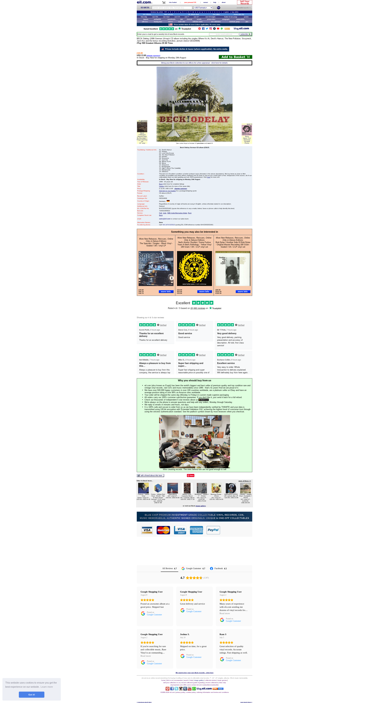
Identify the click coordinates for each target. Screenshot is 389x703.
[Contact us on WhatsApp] (221, 29)
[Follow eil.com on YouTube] (189, 689)
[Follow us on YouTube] (218, 29)
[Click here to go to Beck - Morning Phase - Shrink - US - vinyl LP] (216, 492)
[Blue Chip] (194, 520)
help (214, 2)
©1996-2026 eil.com (167, 692)
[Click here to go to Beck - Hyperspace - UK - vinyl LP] (172, 492)
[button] (236, 530)
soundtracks (171, 19)
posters (246, 17)
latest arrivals (168, 14)
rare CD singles (210, 17)
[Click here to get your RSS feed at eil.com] (227, 29)
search (186, 680)
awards (199, 19)
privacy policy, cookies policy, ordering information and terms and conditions (202, 692)
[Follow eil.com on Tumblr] (185, 689)
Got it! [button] (31, 694)
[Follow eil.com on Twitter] (176, 689)
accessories (178, 680)
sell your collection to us (171, 682)
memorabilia (240, 19)
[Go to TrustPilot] (167, 30)
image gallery (199, 680)
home (163, 680)
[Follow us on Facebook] (203, 29)
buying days (158, 21)
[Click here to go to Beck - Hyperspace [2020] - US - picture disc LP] (231, 492)
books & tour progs (230, 17)
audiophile (157, 19)
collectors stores (198, 21)
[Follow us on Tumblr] (214, 29)
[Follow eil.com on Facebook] (172, 689)
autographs (226, 19)
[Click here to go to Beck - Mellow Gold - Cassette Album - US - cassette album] (187, 492)
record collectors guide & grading (193, 682)
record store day (239, 14)
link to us (170, 680)
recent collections (212, 682)
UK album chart (193, 14)
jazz (181, 19)
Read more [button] (225, 613)
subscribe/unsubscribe (211, 685)
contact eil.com (196, 685)
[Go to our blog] (241, 29)
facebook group (234, 21)
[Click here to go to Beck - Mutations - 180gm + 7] (201, 492)
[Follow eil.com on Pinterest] (167, 689)
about (223, 2)
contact (205, 2)
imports (145, 19)
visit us (170, 21)
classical (189, 19)
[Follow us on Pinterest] (199, 29)
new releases (147, 14)
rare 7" (187, 17)
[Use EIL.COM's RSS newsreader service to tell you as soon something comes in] (218, 689)
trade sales (181, 21)
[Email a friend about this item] (150, 476)
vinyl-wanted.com (176, 685)
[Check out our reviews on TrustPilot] (203, 400)
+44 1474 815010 (168, 225)
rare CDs (155, 17)
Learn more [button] (47, 687)
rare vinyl (166, 17)
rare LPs (177, 17)
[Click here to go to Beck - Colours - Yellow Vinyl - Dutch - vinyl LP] (143, 492)
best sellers (216, 14)
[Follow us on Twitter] (207, 29)
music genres (222, 680)
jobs (247, 21)
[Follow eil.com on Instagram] (181, 689)
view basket (173, 2)
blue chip (144, 17)
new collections (216, 21)
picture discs (211, 19)
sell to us (145, 21)
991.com (187, 685)
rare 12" (196, 17)
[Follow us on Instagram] (210, 29)
